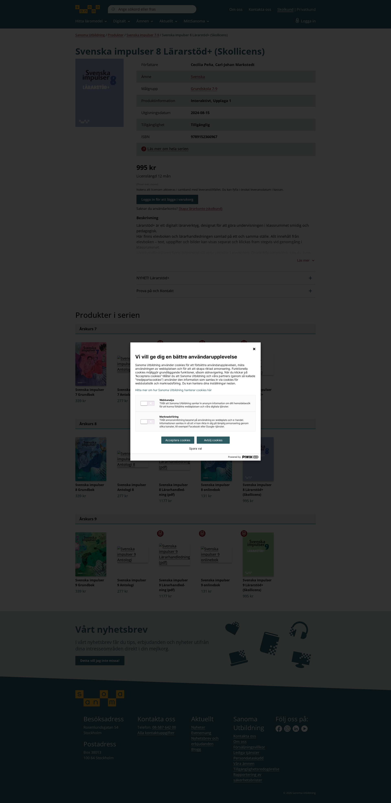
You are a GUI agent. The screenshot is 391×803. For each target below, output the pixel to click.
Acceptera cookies (177, 440)
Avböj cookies (213, 440)
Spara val (195, 448)
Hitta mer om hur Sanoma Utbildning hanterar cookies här (173, 390)
